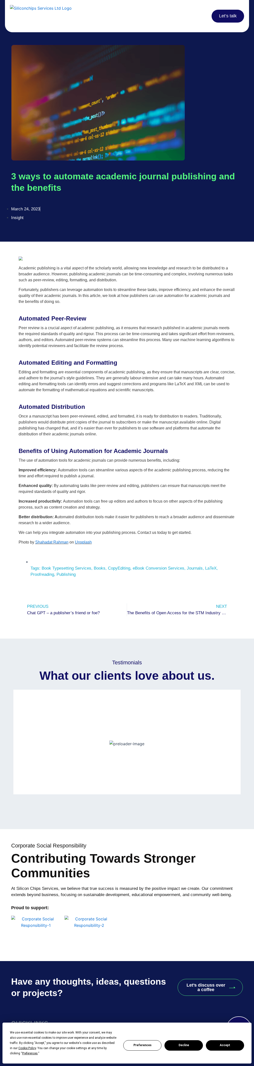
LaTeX (211, 568)
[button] (180, 16)
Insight (17, 217)
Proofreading (42, 574)
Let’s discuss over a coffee (206, 987)
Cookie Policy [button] (27, 1048)
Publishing (66, 574)
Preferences (142, 1045)
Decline (184, 1045)
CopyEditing (119, 568)
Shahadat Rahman (51, 542)
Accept (225, 1045)
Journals (195, 568)
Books (99, 568)
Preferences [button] (30, 1053)
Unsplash (83, 542)
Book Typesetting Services (66, 568)
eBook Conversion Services (158, 568)
